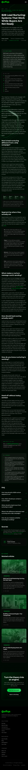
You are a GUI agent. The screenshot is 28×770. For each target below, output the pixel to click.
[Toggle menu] (25, 2)
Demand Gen (5, 727)
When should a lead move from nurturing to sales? (14, 506)
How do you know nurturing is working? (14, 85)
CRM (5, 225)
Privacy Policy (16, 765)
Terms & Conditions (7, 765)
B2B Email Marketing (13, 443)
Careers (3, 754)
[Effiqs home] (5, 2)
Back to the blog (14, 694)
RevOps (3, 723)
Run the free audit (14, 690)
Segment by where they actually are (13, 78)
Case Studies (4, 738)
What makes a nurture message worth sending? (14, 81)
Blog (3, 740)
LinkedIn (23, 765)
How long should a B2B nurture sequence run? (14, 493)
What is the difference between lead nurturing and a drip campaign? (14, 512)
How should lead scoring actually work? (14, 83)
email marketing (16, 288)
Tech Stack (4, 732)
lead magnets (19, 286)
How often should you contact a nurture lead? (14, 499)
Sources (7, 91)
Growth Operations (6, 729)
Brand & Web (5, 725)
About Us (4, 750)
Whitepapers (4, 742)
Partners (3, 752)
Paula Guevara (5, 38)
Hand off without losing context (12, 87)
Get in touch (4, 756)
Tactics (3, 730)
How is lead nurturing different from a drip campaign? (14, 76)
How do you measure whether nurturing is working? (14, 518)
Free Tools (4, 744)
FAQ (6, 89)
